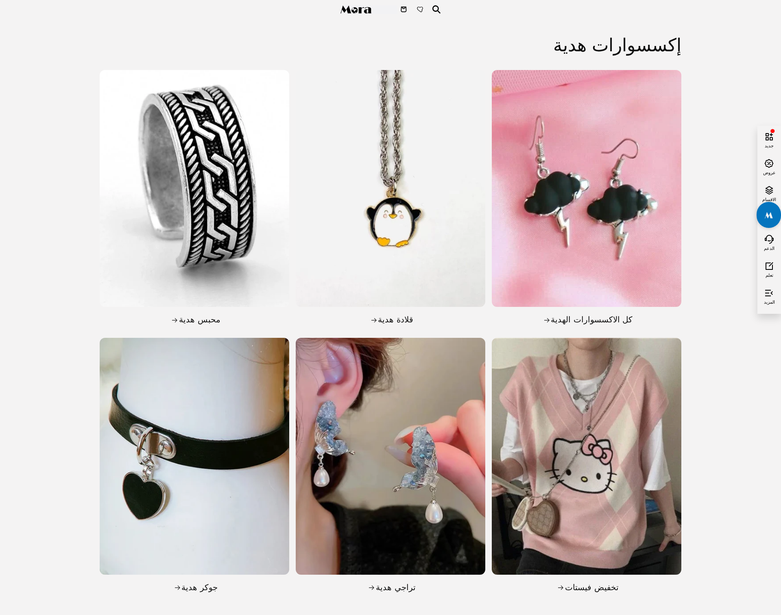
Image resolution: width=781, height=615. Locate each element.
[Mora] (368, 9)
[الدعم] (769, 238)
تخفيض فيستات (592, 587)
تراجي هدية (396, 587)
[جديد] (769, 135)
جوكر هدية (199, 587)
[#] (769, 215)
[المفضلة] (421, 9)
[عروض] (769, 162)
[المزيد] (769, 292)
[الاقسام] (769, 189)
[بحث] (436, 9)
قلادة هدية (395, 319)
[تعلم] (769, 265)
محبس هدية (199, 319)
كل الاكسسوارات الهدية (592, 319)
